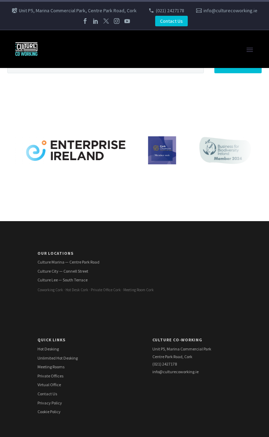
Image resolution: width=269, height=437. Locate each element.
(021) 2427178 (170, 10)
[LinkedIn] (95, 21)
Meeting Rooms (50, 366)
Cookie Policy (49, 411)
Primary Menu (249, 50)
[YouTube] (127, 21)
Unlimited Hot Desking (57, 358)
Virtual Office (49, 384)
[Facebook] (85, 21)
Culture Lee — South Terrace (62, 279)
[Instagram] (116, 21)
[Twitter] (106, 21)
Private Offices (50, 375)
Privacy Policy (49, 402)
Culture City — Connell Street (62, 271)
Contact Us (171, 21)
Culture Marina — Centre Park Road (68, 262)
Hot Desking (48, 348)
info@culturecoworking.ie (230, 10)
